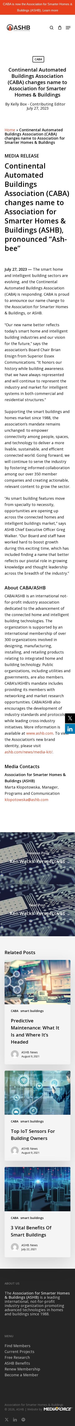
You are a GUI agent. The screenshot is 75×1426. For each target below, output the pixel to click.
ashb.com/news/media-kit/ (28, 751)
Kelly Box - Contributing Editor (38, 104)
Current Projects (19, 1351)
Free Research (17, 1357)
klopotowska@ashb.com (26, 799)
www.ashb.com (39, 733)
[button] (68, 28)
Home (10, 129)
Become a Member (21, 1375)
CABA (38, 59)
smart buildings (32, 1011)
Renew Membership (22, 1369)
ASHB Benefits (17, 1363)
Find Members (17, 1346)
